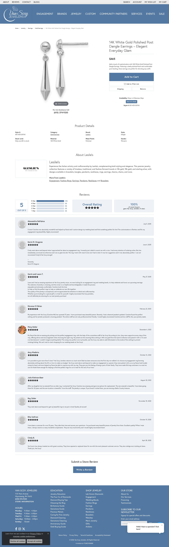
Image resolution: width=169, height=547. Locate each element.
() (66, 201)
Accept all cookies (35, 541)
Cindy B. (31, 437)
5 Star (33, 201)
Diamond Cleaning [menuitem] (57, 517)
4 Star (33, 203)
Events (150, 13)
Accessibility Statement (102, 535)
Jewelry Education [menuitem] (57, 494)
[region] (61, 69)
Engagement (45, 13)
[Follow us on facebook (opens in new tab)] (16, 528)
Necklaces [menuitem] (90, 511)
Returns (143, 89)
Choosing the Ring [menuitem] (57, 503)
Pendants (83, 180)
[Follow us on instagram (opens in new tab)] (19, 528)
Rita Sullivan (33, 417)
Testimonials (126, 503)
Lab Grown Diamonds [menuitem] (94, 494)
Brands (62, 13)
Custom (90, 13)
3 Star (33, 206)
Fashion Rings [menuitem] (91, 503)
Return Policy (63, 535)
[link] (5, 2)
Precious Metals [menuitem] (56, 511)
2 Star (33, 208)
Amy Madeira (33, 352)
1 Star (34, 211)
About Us (125, 494)
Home (16, 28)
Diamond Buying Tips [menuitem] (59, 500)
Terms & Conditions (87, 535)
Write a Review (84, 469)
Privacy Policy (73, 535)
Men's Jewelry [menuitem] (91, 520)
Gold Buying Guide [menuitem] (58, 526)
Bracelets (105, 180)
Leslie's (88, 134)
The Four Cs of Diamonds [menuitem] (60, 497)
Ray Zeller (32, 398)
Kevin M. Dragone (35, 242)
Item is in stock (131, 101)
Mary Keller (32, 327)
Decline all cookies (17, 541)
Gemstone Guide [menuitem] (57, 509)
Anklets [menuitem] (89, 526)
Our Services (126, 497)
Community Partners (113, 13)
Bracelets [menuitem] (89, 514)
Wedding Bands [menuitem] (92, 500)
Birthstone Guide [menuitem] (57, 506)
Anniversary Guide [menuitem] (58, 523)
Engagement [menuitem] (91, 497)
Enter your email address (130, 519)
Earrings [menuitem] (89, 506)
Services (136, 13)
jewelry (23, 28)
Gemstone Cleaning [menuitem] (58, 520)
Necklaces (92, 180)
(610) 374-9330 (61, 112)
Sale (162, 13)
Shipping (120, 89)
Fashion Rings (66, 180)
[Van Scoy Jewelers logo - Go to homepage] (16, 14)
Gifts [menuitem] (88, 523)
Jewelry (76, 13)
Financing (125, 500)
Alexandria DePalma (36, 221)
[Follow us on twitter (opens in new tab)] (23, 528)
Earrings (30, 28)
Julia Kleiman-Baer (35, 377)
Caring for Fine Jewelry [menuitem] (59, 514)
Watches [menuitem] (89, 517)
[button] (126, 2)
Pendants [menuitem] (89, 509)
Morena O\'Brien (35, 306)
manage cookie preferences (24, 536)
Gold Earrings (39, 28)
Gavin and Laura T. (35, 274)
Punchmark (88, 543)
